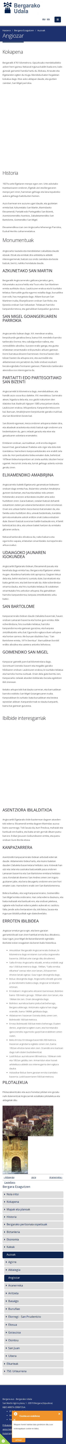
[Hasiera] (5, 9)
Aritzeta (13, 1293)
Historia (11, 1217)
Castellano (9, 1182)
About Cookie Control (15, 1414)
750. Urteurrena (16, 1371)
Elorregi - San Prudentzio (24, 1317)
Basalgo (13, 1301)
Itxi (59, 1414)
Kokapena (13, 1202)
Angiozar (14, 1277)
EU (43, 19)
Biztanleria (13, 1232)
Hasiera (7, 30)
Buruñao (14, 1309)
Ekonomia (13, 1239)
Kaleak (11, 1247)
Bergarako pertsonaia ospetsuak (27, 1224)
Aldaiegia (14, 1270)
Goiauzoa (14, 1332)
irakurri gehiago (18, 1438)
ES (48, 19)
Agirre (12, 1262)
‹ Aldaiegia (9, 1177)
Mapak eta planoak (18, 1209)
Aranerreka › (55, 1177)
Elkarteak (12, 1364)
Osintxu (13, 1340)
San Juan (14, 1348)
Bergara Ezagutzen (24, 30)
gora (32, 1177)
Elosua (12, 1325)
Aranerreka (15, 1285)
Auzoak (41, 30)
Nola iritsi (13, 1194)
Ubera (12, 1356)
